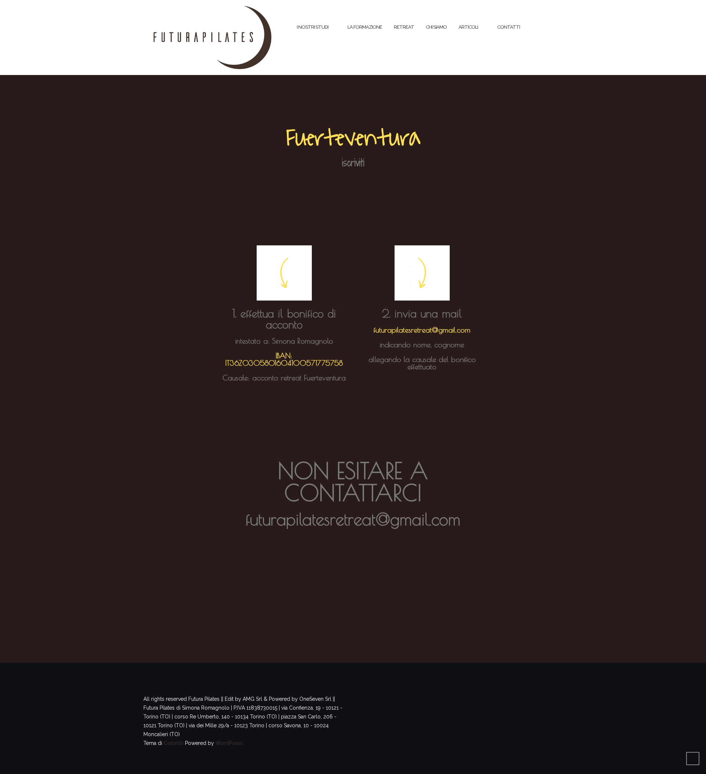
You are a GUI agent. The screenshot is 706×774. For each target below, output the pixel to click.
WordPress (229, 743)
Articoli (468, 27)
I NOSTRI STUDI (312, 27)
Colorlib (173, 743)
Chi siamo (436, 27)
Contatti (508, 27)
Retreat (404, 27)
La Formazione (364, 27)
